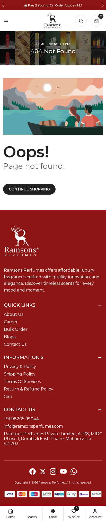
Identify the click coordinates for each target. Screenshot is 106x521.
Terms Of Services (22, 381)
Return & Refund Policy (28, 389)
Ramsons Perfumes (52, 482)
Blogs (9, 336)
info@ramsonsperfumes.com (33, 426)
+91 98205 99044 (21, 418)
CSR (8, 396)
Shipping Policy (20, 374)
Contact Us (15, 344)
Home (40, 44)
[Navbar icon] (6, 21)
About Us (13, 314)
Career (11, 321)
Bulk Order (16, 329)
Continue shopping (29, 189)
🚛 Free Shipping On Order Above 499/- (53, 5)
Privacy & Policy (20, 366)
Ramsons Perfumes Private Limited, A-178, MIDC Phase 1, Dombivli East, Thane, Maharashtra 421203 (53, 438)
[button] (3, 5)
